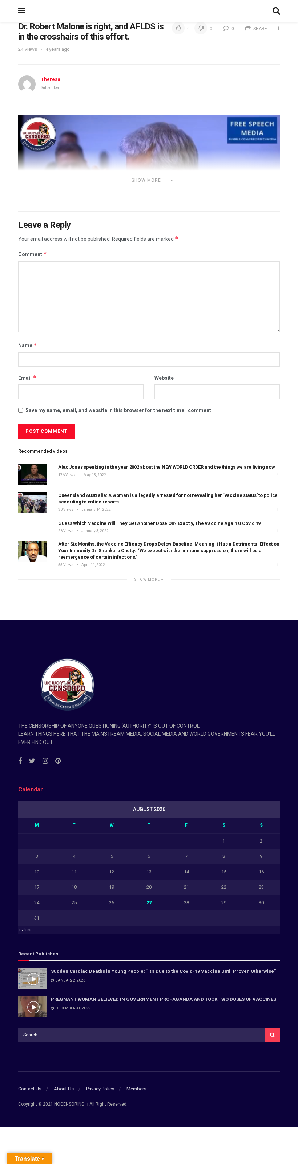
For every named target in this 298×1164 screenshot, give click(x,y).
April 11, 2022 (93, 565)
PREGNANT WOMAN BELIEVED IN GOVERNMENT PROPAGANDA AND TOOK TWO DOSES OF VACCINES (163, 999)
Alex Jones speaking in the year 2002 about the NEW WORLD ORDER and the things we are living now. (167, 467)
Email (27, 377)
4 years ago (57, 49)
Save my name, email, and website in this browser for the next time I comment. (119, 410)
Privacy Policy (100, 1088)
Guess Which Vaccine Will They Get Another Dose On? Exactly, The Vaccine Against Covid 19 (159, 523)
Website (164, 378)
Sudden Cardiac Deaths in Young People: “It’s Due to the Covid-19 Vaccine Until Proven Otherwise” (163, 971)
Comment (32, 254)
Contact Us (29, 1088)
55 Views (65, 565)
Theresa (50, 79)
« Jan (24, 930)
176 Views (67, 475)
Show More (147, 579)
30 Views (65, 509)
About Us (64, 1088)
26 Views (65, 531)
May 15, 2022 (94, 475)
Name (27, 345)
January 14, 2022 (96, 509)
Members (136, 1088)
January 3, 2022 (95, 531)
